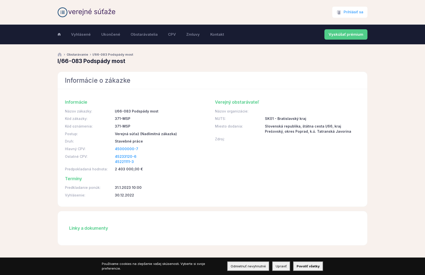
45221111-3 (124, 162)
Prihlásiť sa (353, 12)
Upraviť (281, 266)
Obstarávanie (77, 54)
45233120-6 (126, 156)
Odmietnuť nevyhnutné (248, 266)
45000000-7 (126, 149)
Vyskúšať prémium (346, 34)
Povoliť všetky (308, 266)
